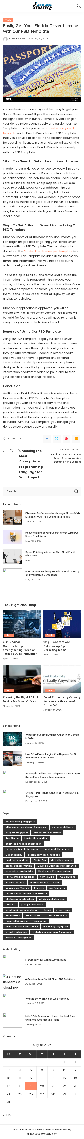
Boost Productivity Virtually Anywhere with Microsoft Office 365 (61, 701)
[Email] (76, 439)
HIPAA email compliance (20, 877)
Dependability (14, 854)
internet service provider (44, 882)
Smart (47, 910)
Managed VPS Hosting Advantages (46, 959)
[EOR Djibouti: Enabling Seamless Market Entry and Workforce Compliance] (12, 575)
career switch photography (22, 849)
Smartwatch (13, 915)
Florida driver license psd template (48, 251)
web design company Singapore (52, 932)
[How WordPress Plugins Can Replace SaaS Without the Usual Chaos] (12, 758)
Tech (8, 20)
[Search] (78, 6)
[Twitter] (57, 439)
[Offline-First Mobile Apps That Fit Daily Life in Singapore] (12, 797)
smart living (63, 910)
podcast (11, 904)
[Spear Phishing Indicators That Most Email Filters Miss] (12, 556)
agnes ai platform (62, 827)
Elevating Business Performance (57, 865)
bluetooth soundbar (36, 838)
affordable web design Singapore (26, 827)
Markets (39, 888)
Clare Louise (17, 38)
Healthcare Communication (54, 871)
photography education (20, 899)
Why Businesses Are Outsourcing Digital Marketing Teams (56, 646)
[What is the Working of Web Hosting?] (12, 1001)
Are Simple (12, 838)
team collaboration (17, 921)
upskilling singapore (55, 926)
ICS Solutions (67, 877)
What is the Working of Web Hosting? (47, 998)
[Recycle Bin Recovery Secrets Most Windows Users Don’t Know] (12, 537)
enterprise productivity (19, 871)
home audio (47, 877)
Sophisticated (33, 915)
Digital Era (40, 860)
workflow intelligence (18, 937)
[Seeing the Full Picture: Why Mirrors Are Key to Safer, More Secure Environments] (12, 778)
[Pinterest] (66, 439)
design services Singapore (44, 854)
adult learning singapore (20, 821)
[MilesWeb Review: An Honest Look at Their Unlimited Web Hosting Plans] (12, 1020)
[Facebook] (47, 439)
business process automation (23, 843)
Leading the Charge (17, 888)
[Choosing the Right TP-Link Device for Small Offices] (22, 679)
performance (57, 888)
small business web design (22, 910)
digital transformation (19, 865)
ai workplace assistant (47, 832)
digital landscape (61, 860)
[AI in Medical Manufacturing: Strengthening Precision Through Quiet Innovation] (22, 624)
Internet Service (15, 882)
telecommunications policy (22, 926)
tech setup (40, 921)
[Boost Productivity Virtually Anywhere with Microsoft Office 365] (62, 679)
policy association (32, 904)
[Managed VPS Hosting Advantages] (12, 962)
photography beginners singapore (26, 893)
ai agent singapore (17, 832)
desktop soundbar (17, 860)
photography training (52, 899)
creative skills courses (57, 849)
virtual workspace (16, 932)
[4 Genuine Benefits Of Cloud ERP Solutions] (12, 981)
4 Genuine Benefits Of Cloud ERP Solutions (50, 979)
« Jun (7, 1115)
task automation (57, 915)
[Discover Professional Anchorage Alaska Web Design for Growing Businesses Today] (12, 517)
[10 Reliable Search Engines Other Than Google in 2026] (12, 739)
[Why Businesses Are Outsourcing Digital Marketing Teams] (62, 624)
